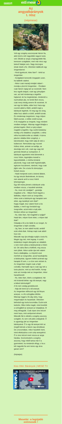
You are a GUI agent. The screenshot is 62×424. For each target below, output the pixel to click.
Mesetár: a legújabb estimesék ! (31, 420)
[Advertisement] (10, 31)
